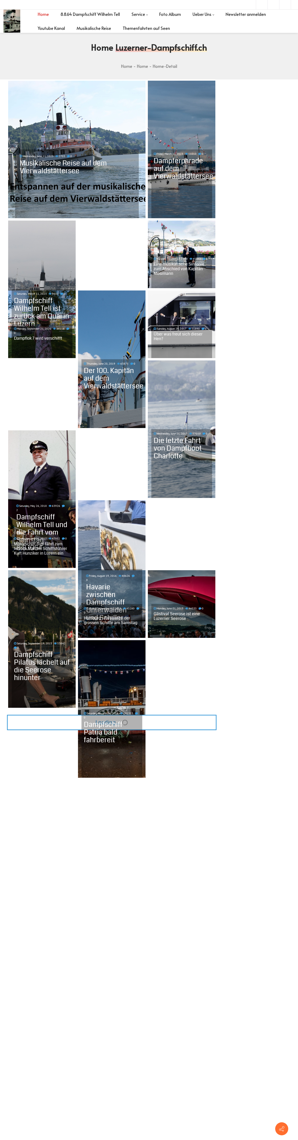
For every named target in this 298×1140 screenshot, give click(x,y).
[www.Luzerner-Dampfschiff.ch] (11, 21)
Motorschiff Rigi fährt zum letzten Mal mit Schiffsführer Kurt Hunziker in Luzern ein (40, 548)
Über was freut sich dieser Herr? (178, 336)
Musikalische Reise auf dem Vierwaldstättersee (63, 167)
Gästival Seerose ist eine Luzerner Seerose (177, 616)
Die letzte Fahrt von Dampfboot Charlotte (178, 448)
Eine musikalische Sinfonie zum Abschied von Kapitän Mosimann (179, 268)
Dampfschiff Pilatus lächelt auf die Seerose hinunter (42, 666)
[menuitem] (43, 14)
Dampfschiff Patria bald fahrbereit (103, 732)
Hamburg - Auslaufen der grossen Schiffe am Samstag (110, 620)
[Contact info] (281, 1128)
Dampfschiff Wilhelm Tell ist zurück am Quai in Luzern (41, 312)
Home (126, 66)
